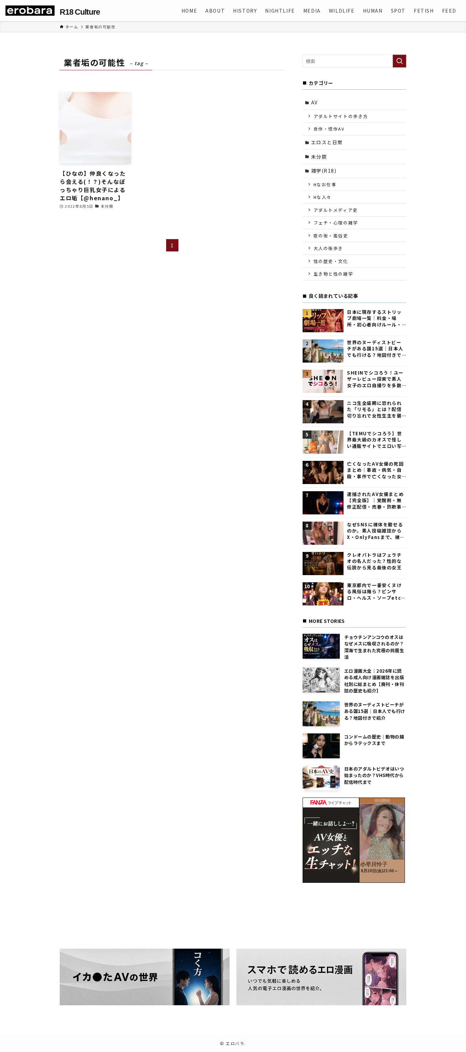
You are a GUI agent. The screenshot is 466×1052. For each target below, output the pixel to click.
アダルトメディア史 (336, 210)
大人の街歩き (329, 248)
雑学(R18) (324, 170)
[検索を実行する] (399, 61)
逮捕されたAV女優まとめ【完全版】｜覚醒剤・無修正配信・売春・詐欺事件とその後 (375, 500)
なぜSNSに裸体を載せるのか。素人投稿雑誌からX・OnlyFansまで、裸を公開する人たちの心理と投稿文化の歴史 (376, 531)
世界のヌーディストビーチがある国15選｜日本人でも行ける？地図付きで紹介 (375, 348)
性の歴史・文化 (331, 261)
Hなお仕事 (325, 184)
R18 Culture (80, 12)
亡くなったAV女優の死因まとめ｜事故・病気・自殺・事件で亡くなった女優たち (375, 470)
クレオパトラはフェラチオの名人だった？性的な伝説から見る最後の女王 (374, 561)
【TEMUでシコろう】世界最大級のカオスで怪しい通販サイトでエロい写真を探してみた (374, 439)
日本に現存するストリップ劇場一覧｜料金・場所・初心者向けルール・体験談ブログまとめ (374, 318)
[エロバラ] (30, 10)
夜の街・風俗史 (331, 235)
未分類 (319, 156)
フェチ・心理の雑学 (336, 222)
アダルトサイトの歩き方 (341, 116)
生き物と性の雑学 (333, 274)
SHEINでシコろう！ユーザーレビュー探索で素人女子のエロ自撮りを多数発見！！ (375, 379)
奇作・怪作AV (329, 129)
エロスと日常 (327, 142)
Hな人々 (323, 197)
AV (314, 102)
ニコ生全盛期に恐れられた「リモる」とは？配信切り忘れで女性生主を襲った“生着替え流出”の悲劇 (375, 409)
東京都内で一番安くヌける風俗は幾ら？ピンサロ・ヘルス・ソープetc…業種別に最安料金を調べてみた (376, 591)
